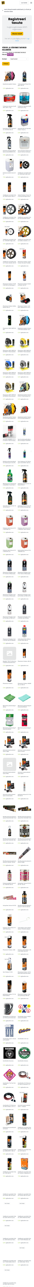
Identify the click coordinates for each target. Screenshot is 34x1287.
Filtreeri (5, 64)
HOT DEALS (10, 54)
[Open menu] (31, 3)
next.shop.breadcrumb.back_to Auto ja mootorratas (17, 10)
